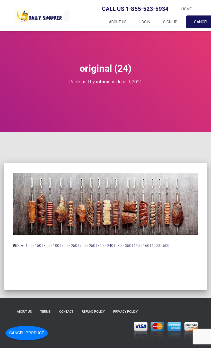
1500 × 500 (160, 246)
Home (186, 9)
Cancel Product (26, 332)
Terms (45, 311)
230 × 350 (123, 246)
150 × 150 (33, 246)
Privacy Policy (125, 311)
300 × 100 (51, 246)
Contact (66, 311)
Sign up (170, 22)
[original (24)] (105, 204)
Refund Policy (93, 311)
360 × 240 (105, 246)
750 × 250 (69, 246)
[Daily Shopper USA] (41, 15)
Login (144, 22)
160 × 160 (141, 246)
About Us (118, 22)
